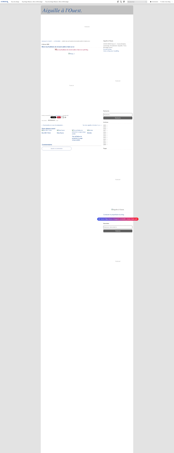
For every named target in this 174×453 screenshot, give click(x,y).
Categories (57, 41)
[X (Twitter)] (121, 2)
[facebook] (118, 2)
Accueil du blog (107, 49)
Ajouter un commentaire (57, 148)
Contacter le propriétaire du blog (113, 214)
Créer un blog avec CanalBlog (111, 51)
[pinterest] (124, 2)
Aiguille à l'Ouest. (47, 41)
